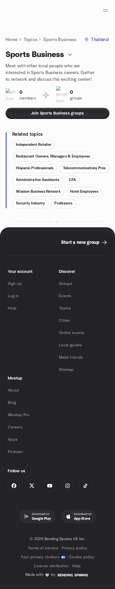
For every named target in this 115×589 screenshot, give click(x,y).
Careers (15, 427)
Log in (13, 296)
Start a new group (80, 242)
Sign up (15, 284)
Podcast (15, 452)
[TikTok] (85, 486)
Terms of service (43, 548)
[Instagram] (67, 486)
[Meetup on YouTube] (50, 486)
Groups (66, 284)
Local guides (70, 345)
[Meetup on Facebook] (14, 486)
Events (65, 296)
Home (12, 39)
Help (12, 308)
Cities (64, 321)
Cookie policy (81, 557)
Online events (72, 333)
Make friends (71, 357)
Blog (12, 403)
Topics (30, 39)
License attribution (51, 566)
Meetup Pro (18, 415)
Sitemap (66, 370)
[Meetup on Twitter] (32, 486)
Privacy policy (74, 548)
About (13, 390)
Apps (13, 440)
